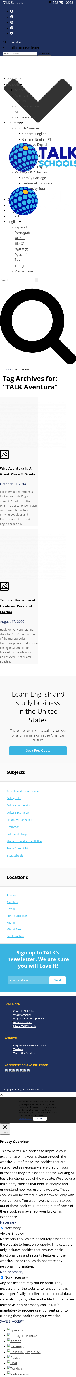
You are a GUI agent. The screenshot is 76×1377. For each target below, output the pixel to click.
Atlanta (20, 90)
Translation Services (24, 1053)
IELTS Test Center (22, 1022)
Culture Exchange (18, 812)
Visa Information (22, 1014)
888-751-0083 (63, 2)
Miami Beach (15, 929)
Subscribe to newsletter (21, 47)
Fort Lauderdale (27, 106)
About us (14, 79)
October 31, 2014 (13, 484)
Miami (20, 111)
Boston (20, 100)
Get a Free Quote (38, 750)
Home (8, 369)
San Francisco (25, 117)
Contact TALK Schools (25, 1011)
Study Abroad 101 (18, 848)
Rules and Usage (17, 834)
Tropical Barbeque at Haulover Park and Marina (18, 606)
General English (34, 134)
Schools (13, 84)
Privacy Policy (25, 1118)
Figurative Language (19, 819)
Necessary (13, 1228)
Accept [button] (40, 1118)
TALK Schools (15, 855)
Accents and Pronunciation (24, 791)
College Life (14, 798)
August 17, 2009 (12, 621)
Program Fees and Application (29, 1018)
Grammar (13, 827)
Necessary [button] (8, 1222)
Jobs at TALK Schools (24, 1026)
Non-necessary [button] (11, 1272)
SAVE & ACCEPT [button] (12, 1321)
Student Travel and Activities (24, 841)
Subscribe (13, 42)
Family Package (34, 177)
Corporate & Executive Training (30, 1045)
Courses (13, 122)
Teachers (18, 1049)
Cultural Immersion (19, 805)
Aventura (22, 95)
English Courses (27, 128)
